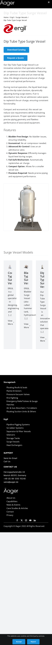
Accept (19, 642)
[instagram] (26, 520)
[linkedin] (35, 520)
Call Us (7, 461)
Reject (33, 642)
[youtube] (30, 520)
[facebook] (17, 520)
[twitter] (22, 520)
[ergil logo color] (11, 489)
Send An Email (10, 458)
